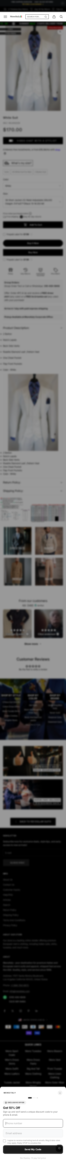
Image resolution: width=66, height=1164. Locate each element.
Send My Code (33, 1149)
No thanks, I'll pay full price (33, 1158)
